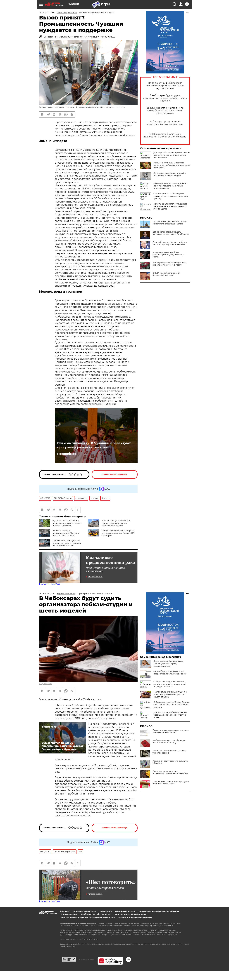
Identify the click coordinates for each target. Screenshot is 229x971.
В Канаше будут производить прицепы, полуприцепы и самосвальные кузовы (116, 523)
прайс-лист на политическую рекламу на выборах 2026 (87, 918)
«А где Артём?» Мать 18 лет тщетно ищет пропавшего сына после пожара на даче (170, 185)
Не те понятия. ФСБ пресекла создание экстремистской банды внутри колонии (165, 86)
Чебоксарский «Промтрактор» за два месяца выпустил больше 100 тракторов (118, 533)
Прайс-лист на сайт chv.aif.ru (95, 914)
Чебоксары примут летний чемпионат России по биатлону (165, 123)
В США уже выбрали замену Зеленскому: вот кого (166, 274)
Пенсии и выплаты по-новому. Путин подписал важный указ (171, 782)
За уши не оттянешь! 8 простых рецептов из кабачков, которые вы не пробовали (171, 165)
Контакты (64, 911)
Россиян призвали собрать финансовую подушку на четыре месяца (168, 254)
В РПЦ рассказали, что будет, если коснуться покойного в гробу (169, 264)
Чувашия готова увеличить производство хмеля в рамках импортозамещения (66, 523)
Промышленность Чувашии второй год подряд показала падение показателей (66, 543)
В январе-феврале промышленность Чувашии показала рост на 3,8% (65, 533)
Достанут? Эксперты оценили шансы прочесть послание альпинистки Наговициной (171, 155)
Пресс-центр (106, 911)
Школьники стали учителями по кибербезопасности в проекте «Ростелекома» (165, 111)
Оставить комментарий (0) (114, 474)
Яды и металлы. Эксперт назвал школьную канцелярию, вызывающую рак (168, 663)
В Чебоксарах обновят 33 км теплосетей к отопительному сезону (165, 135)
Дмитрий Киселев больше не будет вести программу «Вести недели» (170, 243)
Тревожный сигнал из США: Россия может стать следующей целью (170, 223)
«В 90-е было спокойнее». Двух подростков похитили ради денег (169, 672)
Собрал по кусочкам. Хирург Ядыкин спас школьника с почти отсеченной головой (171, 704)
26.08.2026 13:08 (46, 593)
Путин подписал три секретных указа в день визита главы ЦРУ (171, 731)
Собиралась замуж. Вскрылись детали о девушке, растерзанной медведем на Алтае (169, 684)
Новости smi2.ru (49, 584)
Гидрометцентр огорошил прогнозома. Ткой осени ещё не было (171, 772)
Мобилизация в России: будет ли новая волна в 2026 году (169, 741)
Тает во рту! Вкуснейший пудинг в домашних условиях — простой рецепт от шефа (170, 694)
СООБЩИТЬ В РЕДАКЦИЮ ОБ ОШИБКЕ (135, 918)
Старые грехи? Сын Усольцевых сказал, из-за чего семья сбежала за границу (170, 196)
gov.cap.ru (120, 107)
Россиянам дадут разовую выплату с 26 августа (170, 762)
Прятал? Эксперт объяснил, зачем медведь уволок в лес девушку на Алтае (170, 715)
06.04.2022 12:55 (46, 13)
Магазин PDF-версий (125, 911)
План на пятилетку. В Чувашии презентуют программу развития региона (94, 445)
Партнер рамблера (86, 959)
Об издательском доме (84, 911)
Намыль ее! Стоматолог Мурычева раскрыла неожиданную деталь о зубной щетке (170, 206)
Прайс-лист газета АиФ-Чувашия (130, 914)
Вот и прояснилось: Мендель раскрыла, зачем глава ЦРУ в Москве (171, 233)
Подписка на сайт (69, 914)
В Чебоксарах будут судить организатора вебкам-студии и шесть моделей (165, 98)
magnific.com (45, 683)
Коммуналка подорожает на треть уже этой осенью (169, 752)
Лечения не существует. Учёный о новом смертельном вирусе (169, 174)
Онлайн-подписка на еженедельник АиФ (159, 911)
